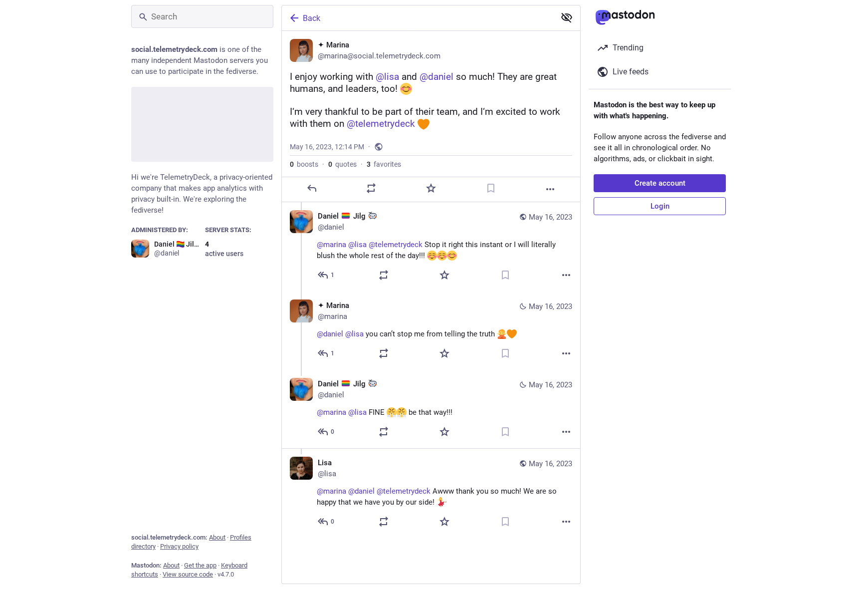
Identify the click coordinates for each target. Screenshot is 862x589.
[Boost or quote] (371, 188)
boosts (304, 164)
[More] (550, 189)
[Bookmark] (491, 188)
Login (659, 206)
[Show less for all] (566, 17)
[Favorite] (431, 188)
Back (311, 18)
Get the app (200, 565)
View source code (188, 574)
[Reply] (312, 188)
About (217, 537)
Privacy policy (179, 546)
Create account (660, 183)
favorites (384, 164)
